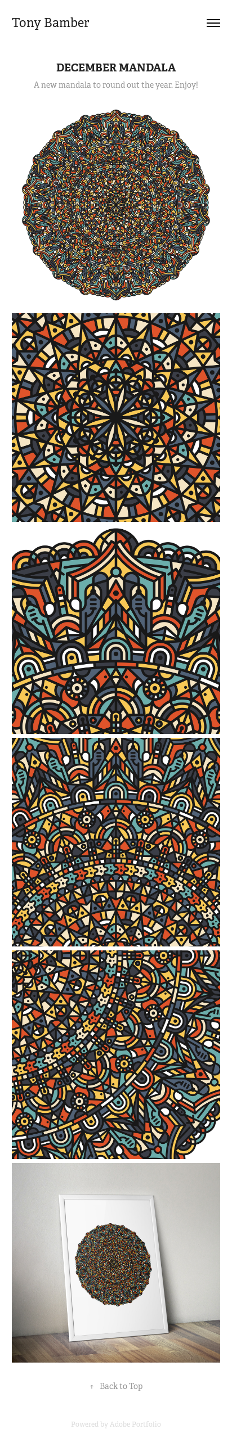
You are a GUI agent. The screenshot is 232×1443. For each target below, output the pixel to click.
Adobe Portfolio (135, 1424)
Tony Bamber (51, 22)
